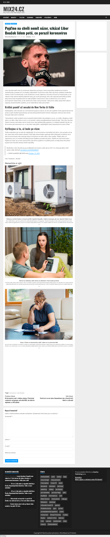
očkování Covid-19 (47, 505)
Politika (22, 17)
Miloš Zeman (45, 499)
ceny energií (45, 480)
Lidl (60, 496)
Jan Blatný (59, 489)
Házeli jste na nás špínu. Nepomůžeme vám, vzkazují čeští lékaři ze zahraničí (56, 398)
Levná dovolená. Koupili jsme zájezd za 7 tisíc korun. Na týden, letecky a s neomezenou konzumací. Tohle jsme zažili (19, 478)
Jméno (7, 439)
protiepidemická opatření (49, 512)
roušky (65, 515)
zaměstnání (57, 521)
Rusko (43, 518)
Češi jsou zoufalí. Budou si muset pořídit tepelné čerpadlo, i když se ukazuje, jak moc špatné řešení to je (39, 219)
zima (64, 521)
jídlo (64, 493)
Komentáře (39, 17)
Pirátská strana (46, 508)
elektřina (44, 489)
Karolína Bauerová (11, 37)
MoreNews (63, 533)
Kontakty (78, 477)
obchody (52, 502)
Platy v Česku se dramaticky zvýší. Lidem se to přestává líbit (39, 342)
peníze (57, 505)
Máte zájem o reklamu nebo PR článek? (88, 479)
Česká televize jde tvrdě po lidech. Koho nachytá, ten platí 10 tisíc (19, 505)
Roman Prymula (55, 515)
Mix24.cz (13, 9)
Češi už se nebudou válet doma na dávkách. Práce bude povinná (39, 281)
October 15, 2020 (34, 153)
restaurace (44, 515)
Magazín (13, 17)
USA (42, 521)
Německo (44, 502)
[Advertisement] (39, 371)
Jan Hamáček (45, 493)
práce (61, 512)
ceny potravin (55, 480)
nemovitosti (55, 499)
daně (60, 483)
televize (61, 518)
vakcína (48, 521)
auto (53, 477)
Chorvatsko (44, 483)
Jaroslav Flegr (56, 493)
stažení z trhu (51, 518)
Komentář (9, 416)
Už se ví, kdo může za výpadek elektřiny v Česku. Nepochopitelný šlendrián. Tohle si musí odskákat (20, 486)
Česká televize (52, 524)
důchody (60, 486)
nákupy (64, 499)
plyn (54, 508)
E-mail (7, 446)
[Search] (106, 17)
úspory (43, 524)
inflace (51, 489)
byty (65, 477)
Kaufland (44, 496)
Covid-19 (53, 483)
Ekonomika (30, 17)
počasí (61, 508)
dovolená (44, 486)
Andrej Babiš (45, 477)
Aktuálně (6, 17)
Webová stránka (10, 453)
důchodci (52, 486)
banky (59, 477)
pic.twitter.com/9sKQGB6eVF (29, 150)
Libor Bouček (20, 393)
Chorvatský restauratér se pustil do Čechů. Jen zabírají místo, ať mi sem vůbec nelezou (20, 500)
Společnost (47, 17)
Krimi (55, 17)
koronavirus (13, 393)
